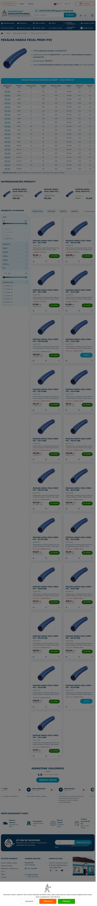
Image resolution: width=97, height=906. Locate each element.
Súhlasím (66, 901)
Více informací (55, 897)
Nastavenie (29, 901)
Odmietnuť (47, 901)
